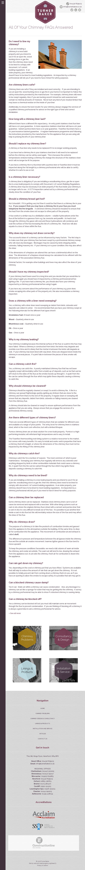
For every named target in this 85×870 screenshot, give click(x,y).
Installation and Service (42, 728)
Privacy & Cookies (42, 865)
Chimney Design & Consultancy (42, 718)
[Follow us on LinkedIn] (76, 10)
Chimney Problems (43, 713)
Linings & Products (42, 723)
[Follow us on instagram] (80, 10)
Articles (42, 733)
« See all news (15, 613)
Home (43, 708)
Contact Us (42, 739)
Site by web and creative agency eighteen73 (42, 863)
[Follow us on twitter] (72, 10)
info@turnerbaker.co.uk (72, 7)
